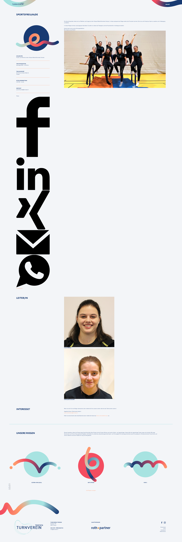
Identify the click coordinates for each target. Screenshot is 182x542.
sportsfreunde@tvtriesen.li (22, 89)
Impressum (163, 530)
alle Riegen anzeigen (91, 490)
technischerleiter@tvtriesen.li (71, 413)
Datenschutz (163, 531)
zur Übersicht (19, 288)
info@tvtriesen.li (54, 529)
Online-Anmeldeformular (102, 415)
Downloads (163, 527)
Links (164, 528)
